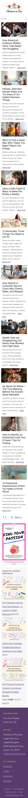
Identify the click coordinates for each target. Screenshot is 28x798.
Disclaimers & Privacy (11, 792)
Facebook (7, 766)
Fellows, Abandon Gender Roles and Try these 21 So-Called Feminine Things (12, 94)
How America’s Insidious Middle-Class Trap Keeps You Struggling (11, 44)
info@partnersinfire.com (15, 754)
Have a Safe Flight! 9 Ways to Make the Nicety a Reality (13, 191)
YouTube (7, 781)
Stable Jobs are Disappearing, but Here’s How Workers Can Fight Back (13, 341)
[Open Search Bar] (26, 19)
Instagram (7, 776)
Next (18, 517)
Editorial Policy (8, 789)
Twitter (6, 771)
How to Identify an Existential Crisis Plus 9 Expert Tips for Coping (14, 438)
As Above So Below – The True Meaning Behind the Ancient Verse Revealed (13, 390)
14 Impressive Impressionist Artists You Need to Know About (13, 487)
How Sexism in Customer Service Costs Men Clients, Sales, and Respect (12, 287)
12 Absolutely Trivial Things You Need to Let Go (13, 234)
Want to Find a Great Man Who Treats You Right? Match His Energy (13, 144)
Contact (20, 792)
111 (12, 517)
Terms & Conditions (18, 789)
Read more (21, 68)
